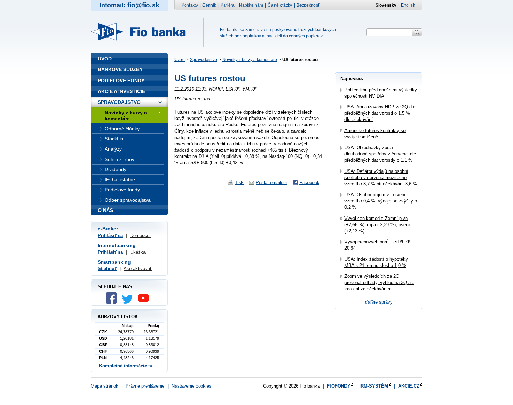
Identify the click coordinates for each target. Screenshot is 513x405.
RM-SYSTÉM (374, 386)
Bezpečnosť (308, 5)
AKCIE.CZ (408, 386)
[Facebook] (113, 302)
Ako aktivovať (138, 268)
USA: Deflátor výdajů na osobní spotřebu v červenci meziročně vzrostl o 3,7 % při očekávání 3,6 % (380, 177)
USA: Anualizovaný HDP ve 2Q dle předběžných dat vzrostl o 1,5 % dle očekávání (379, 113)
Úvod (179, 59)
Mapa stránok (104, 386)
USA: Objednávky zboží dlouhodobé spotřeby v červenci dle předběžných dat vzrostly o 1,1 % (380, 154)
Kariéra (228, 5)
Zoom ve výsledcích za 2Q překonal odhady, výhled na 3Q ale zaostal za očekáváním (379, 282)
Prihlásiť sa (110, 235)
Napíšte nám (251, 5)
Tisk (239, 182)
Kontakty (189, 5)
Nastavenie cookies (191, 386)
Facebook (309, 182)
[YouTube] (145, 302)
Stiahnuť (107, 268)
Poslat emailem (271, 182)
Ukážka (138, 252)
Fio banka (142, 31)
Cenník (209, 5)
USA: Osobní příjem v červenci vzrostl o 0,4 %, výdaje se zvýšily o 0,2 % (380, 201)
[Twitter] (129, 302)
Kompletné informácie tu (126, 365)
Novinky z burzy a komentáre (249, 59)
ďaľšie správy (379, 302)
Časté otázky (280, 5)
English (408, 5)
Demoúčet (140, 235)
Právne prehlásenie (145, 386)
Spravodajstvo (203, 59)
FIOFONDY (338, 386)
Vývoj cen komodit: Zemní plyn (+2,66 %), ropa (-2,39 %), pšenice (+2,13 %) (379, 225)
